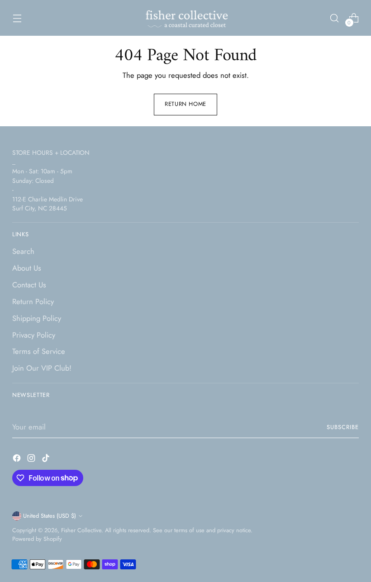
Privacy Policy (33, 334)
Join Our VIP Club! (41, 368)
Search (23, 251)
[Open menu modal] (17, 18)
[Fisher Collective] (185, 18)
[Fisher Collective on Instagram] (32, 459)
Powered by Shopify (37, 538)
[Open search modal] (334, 18)
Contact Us (29, 284)
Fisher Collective (81, 530)
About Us (26, 267)
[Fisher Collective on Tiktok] (46, 459)
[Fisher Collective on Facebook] (17, 459)
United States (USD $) (49, 515)
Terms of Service (38, 351)
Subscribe (343, 427)
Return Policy (33, 301)
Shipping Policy (36, 318)
